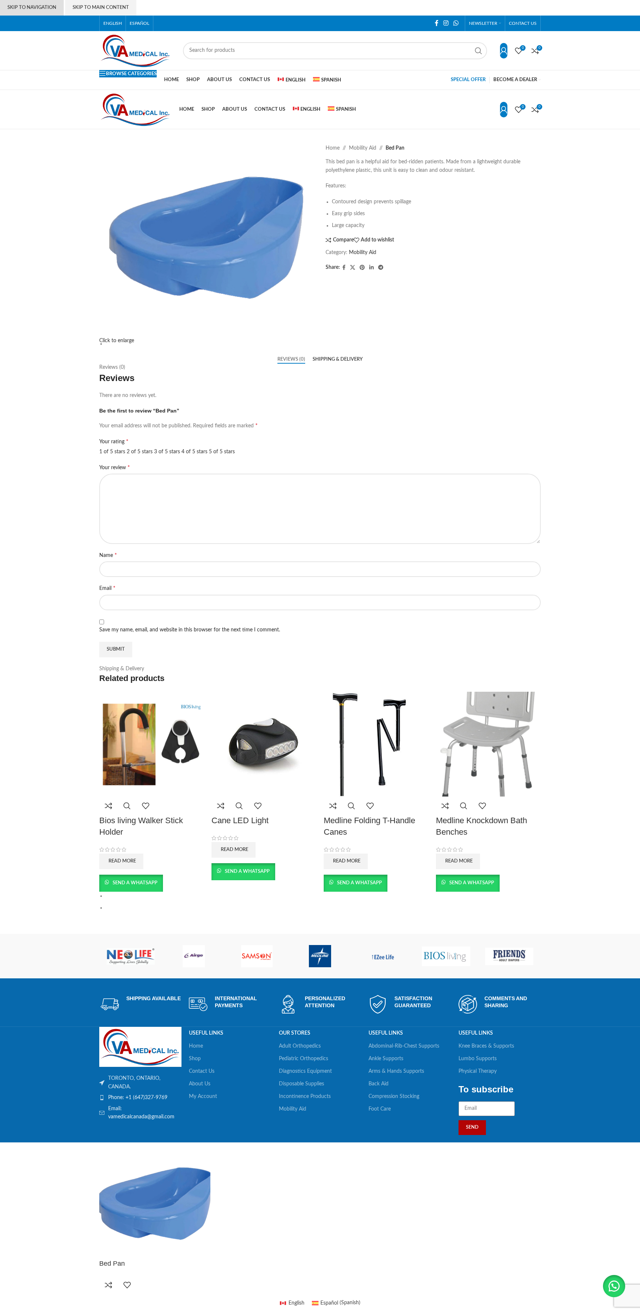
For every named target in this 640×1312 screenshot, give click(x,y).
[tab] (291, 359)
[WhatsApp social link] (456, 23)
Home (333, 148)
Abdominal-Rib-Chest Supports (404, 1046)
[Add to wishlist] (145, 806)
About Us (199, 1083)
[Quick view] (127, 806)
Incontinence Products (305, 1096)
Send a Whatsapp (134, 883)
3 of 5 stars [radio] (167, 451)
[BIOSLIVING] (445, 956)
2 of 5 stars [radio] (140, 451)
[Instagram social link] (446, 23)
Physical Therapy (478, 1071)
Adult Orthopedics (300, 1046)
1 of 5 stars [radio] (112, 451)
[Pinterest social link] (362, 268)
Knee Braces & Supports (486, 1046)
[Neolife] (130, 956)
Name (108, 555)
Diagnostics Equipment (305, 1071)
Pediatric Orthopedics (303, 1058)
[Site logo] (135, 50)
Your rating (114, 441)
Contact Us (201, 1071)
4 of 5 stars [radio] (194, 451)
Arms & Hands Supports (396, 1071)
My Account (203, 1096)
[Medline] (320, 956)
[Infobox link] (140, 1004)
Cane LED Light (240, 820)
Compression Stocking (394, 1096)
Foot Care (380, 1109)
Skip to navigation (31, 7)
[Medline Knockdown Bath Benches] (488, 744)
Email (107, 588)
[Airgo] (193, 956)
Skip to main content (101, 7)
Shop (195, 1058)
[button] (614, 1286)
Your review (114, 467)
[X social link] (352, 268)
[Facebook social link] (436, 23)
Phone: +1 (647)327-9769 (137, 1097)
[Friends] (509, 956)
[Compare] (108, 806)
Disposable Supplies (301, 1083)
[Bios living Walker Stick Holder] (151, 744)
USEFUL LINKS (206, 1033)
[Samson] (257, 956)
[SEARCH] (478, 50)
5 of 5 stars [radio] (222, 451)
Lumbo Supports (478, 1058)
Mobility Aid (362, 148)
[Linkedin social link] (371, 268)
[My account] (503, 50)
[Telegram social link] (381, 268)
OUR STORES (294, 1033)
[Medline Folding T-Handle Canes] (376, 744)
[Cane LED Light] (263, 744)
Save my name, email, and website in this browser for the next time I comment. (189, 629)
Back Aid (379, 1083)
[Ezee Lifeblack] (382, 956)
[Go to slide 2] (323, 908)
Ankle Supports (386, 1058)
